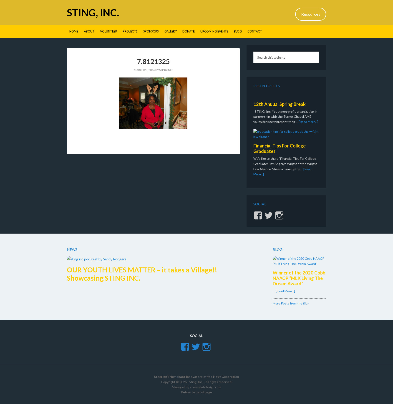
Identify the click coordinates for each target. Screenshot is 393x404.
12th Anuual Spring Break (279, 104)
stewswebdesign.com (205, 387)
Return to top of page (196, 392)
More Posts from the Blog (291, 303)
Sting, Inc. (93, 12)
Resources (310, 14)
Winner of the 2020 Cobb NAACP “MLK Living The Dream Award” (299, 278)
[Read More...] (308, 122)
